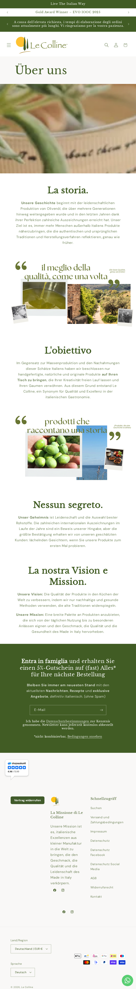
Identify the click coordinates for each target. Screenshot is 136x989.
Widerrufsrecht (102, 887)
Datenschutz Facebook (100, 852)
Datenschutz (100, 841)
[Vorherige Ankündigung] (7, 12)
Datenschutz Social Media (105, 866)
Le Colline (27, 987)
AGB (93, 878)
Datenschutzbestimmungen (68, 721)
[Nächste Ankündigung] (128, 12)
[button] (9, 45)
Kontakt (96, 896)
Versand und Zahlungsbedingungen (107, 819)
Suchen (96, 808)
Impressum (98, 831)
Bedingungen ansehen (84, 736)
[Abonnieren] (101, 710)
